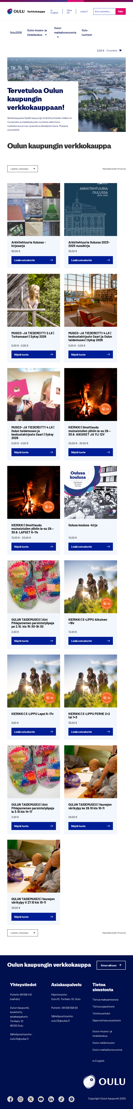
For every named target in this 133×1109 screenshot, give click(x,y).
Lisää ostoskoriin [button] (24, 260)
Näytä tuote (21, 354)
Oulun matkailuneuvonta (65, 30)
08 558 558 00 (70, 1007)
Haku (120, 11)
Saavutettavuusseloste (106, 1020)
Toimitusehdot (101, 1013)
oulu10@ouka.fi (19, 1038)
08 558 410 (26, 994)
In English (98, 1060)
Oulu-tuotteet (87, 32)
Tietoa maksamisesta (105, 999)
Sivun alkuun (109, 965)
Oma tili (69, 11)
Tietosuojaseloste (103, 1006)
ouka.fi (84, 11)
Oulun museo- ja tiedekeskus (37, 32)
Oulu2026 (16, 32)
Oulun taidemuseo (103, 1042)
